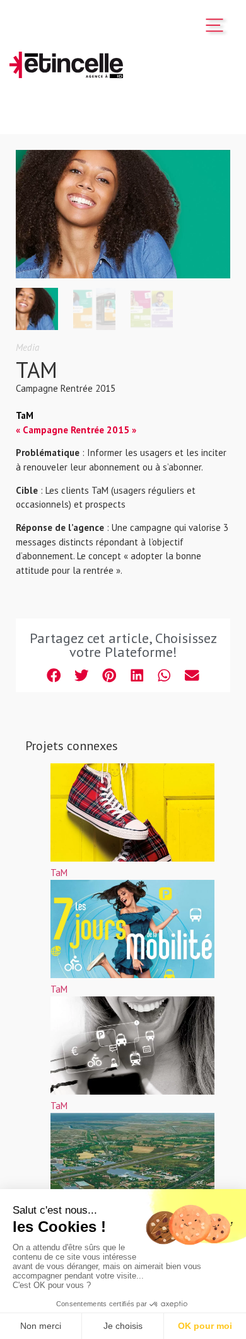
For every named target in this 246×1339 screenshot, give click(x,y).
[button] (54, 676)
